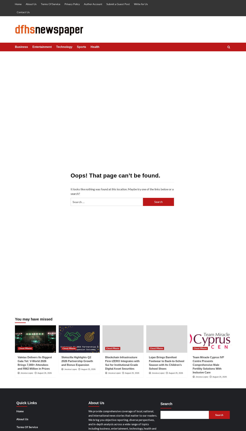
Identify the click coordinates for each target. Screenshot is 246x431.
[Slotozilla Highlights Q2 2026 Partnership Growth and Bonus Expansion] (79, 339)
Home (18, 4)
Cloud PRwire (25, 348)
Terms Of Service (50, 4)
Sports (81, 46)
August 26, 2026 (44, 373)
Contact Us (23, 12)
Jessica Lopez (27, 373)
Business (21, 46)
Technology (64, 46)
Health (95, 46)
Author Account (93, 4)
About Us (31, 4)
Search (166, 404)
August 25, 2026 (88, 369)
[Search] (229, 47)
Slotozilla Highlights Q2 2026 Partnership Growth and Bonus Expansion (77, 361)
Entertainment (42, 46)
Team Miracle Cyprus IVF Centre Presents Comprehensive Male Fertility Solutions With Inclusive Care (208, 365)
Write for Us (141, 4)
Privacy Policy (72, 4)
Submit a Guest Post (118, 4)
